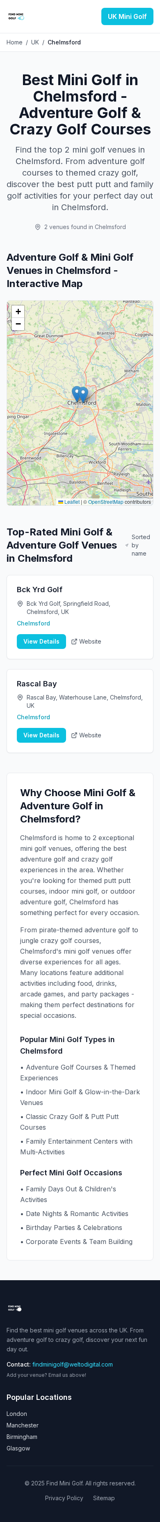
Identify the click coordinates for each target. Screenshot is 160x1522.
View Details (41, 641)
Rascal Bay (37, 683)
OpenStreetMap (105, 501)
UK (35, 42)
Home (15, 42)
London (17, 1413)
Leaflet (71, 501)
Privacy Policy (64, 1497)
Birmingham (22, 1436)
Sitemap (104, 1497)
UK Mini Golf (127, 16)
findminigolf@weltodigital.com (72, 1364)
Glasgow (18, 1448)
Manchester (23, 1425)
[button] (83, 395)
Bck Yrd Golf (39, 589)
